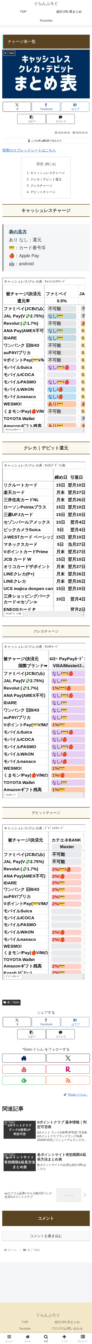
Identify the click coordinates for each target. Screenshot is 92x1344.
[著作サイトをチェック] (24, 1058)
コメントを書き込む (46, 1236)
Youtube (25, 1328)
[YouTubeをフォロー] (24, 1069)
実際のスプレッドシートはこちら (29, 150)
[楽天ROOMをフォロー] (68, 1069)
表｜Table (13, 1002)
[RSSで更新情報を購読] (68, 1080)
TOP (25, 1322)
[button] (31, 119)
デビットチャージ (42, 192)
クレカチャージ (41, 185)
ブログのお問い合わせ (67, 1328)
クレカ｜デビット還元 (46, 179)
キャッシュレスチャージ (47, 173)
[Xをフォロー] (68, 1058)
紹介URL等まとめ (67, 1322)
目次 (40, 164)
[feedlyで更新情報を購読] (24, 1080)
